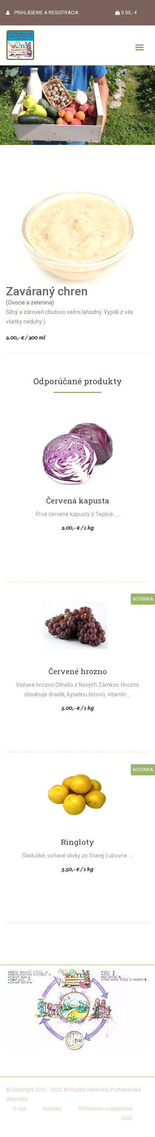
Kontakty (52, 1109)
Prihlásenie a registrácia (105, 1109)
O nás (19, 1109)
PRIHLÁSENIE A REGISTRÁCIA (44, 12)
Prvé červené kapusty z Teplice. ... (77, 514)
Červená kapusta (77, 501)
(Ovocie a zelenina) (30, 302)
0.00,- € (128, 12)
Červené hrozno (77, 671)
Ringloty (77, 842)
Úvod (126, 1118)
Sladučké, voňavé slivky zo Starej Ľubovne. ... (77, 855)
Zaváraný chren (47, 291)
